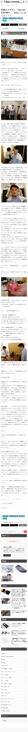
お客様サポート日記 (7, 668)
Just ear (4, 20)
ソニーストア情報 (7, 677)
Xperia (4, 662)
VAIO (4, 659)
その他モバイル (6, 686)
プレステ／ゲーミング (8, 698)
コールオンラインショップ (9, 671)
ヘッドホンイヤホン (12, 18)
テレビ (4, 695)
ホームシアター (6, 702)
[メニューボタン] (26, 2)
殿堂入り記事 (6, 711)
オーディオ (5, 18)
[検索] (25, 531)
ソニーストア (7, 555)
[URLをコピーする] (23, 25)
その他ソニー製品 (7, 683)
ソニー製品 (5, 680)
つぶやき (5, 689)
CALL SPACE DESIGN (8, 656)
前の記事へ (22, 29)
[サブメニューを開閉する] (25, 660)
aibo (4, 653)
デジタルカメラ (6, 692)
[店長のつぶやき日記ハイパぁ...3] (14, 2)
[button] (5, 25)
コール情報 (5, 674)
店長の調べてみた (7, 705)
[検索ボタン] (1, 2)
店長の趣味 (20, 18)
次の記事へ (6, 29)
